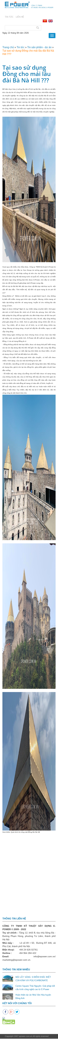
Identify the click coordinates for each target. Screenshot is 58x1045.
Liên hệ (20, 17)
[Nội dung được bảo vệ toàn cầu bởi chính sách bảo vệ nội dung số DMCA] (8, 1022)
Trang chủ (8, 47)
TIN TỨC (9, 17)
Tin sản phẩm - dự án (39, 47)
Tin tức (20, 47)
